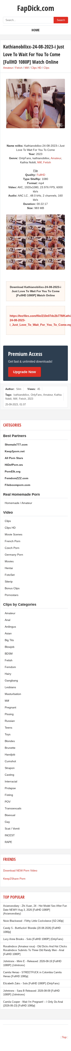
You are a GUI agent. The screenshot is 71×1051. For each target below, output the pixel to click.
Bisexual (10, 815)
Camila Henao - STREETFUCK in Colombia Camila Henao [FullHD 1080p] (32, 974)
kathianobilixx (21, 394)
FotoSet (10, 574)
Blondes (10, 741)
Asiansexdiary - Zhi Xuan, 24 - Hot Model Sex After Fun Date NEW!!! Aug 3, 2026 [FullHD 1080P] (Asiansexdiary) (35, 909)
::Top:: (64, 1037)
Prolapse (10, 788)
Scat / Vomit (12, 828)
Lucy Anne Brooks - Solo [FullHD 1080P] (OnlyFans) (33, 939)
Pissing (9, 714)
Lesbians (10, 687)
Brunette (10, 747)
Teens (8, 727)
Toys (7, 734)
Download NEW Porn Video (20, 870)
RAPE (8, 842)
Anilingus (10, 626)
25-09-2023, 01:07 (15, 404)
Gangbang (11, 680)
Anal (7, 619)
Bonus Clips (12, 588)
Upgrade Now (24, 372)
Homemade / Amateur (18, 503)
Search (61, 20)
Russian (10, 720)
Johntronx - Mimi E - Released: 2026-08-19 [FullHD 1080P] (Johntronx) (32, 963)
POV (7, 801)
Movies (9, 561)
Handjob (10, 754)
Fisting (9, 794)
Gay (7, 821)
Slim (18, 389)
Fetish (18, 67)
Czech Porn (12, 547)
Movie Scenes (13, 534)
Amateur (8, 67)
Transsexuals (13, 808)
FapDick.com (35, 8)
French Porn (12, 541)
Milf (27, 67)
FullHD (41, 174)
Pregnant (10, 707)
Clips (46, 67)
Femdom (10, 667)
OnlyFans (36, 394)
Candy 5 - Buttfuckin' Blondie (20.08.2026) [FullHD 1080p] (32, 930)
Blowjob (9, 646)
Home (35, 30)
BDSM (9, 653)
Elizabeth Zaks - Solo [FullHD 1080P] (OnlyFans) (31, 983)
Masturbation (13, 694)
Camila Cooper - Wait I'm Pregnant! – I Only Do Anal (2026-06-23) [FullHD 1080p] (33, 1003)
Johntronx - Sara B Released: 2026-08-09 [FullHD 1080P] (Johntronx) (31, 992)
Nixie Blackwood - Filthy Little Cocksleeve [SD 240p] (33, 920)
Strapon (10, 768)
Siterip (9, 581)
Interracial (11, 781)
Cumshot (10, 761)
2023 (30, 398)
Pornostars (11, 595)
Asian (8, 633)
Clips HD (36, 67)
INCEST (10, 835)
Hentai (9, 568)
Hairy (8, 673)
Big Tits (9, 640)
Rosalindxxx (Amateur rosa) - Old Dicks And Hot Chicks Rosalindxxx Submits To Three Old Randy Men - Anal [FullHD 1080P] (35, 950)
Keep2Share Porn (14, 878)
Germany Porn (14, 554)
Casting (9, 774)
